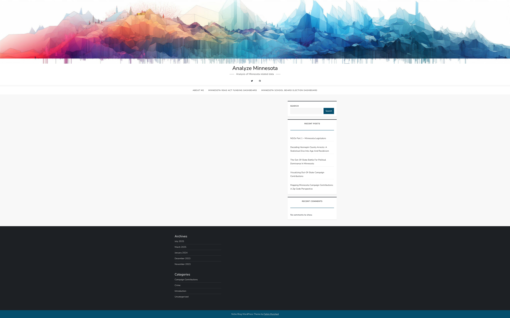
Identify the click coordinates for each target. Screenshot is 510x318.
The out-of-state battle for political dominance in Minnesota (308, 161)
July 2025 (179, 241)
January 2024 (181, 252)
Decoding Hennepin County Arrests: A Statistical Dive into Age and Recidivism (309, 149)
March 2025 (180, 247)
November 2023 (183, 264)
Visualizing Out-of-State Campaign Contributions (307, 174)
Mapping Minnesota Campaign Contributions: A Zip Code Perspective (311, 187)
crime (177, 285)
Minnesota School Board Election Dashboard (289, 90)
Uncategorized (181, 296)
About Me (198, 90)
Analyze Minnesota (255, 68)
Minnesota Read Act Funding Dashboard (232, 90)
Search (294, 106)
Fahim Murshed (271, 314)
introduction (180, 291)
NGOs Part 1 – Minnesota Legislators (308, 138)
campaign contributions (186, 279)
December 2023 (182, 258)
